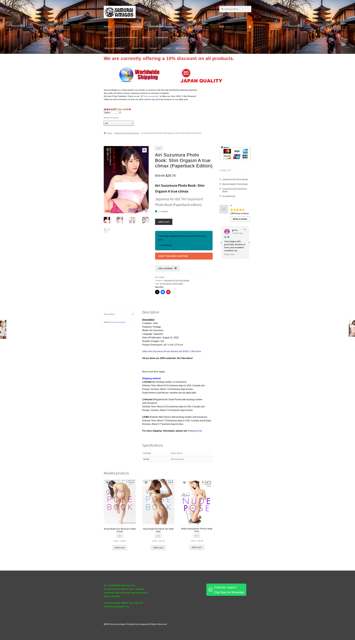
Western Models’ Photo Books (162, 26)
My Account (181, 48)
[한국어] (122, 109)
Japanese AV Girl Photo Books (128, 26)
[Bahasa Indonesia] (117, 109)
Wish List (166, 48)
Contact (153, 48)
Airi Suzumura (166, 283)
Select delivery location (172, 256)
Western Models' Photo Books (235, 184)
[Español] (125, 109)
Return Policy (179, 37)
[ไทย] (127, 109)
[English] (110, 109)
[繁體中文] (107, 109)
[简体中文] (105, 109)
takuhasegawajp (151, 96)
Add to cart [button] (120, 547)
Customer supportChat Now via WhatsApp (229, 589)
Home (107, 26)
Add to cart (163, 221)
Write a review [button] (240, 219)
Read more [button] (229, 254)
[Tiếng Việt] (130, 109)
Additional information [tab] (115, 322)
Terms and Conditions (115, 48)
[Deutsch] (115, 109)
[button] (144, 150)
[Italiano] (120, 109)
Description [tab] (109, 314)
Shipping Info (161, 37)
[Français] (112, 109)
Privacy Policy (138, 48)
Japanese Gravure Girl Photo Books (120, 37)
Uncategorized (228, 196)
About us (146, 37)
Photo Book (178, 283)
